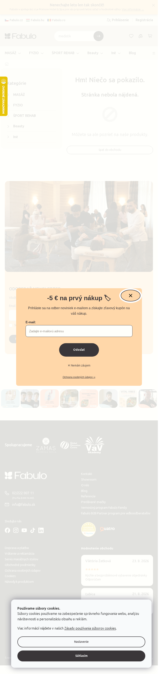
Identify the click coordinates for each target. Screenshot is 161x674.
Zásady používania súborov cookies (90, 628)
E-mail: (31, 322)
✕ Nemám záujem (79, 365)
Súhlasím (81, 656)
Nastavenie (81, 642)
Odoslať (79, 350)
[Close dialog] (130, 295)
